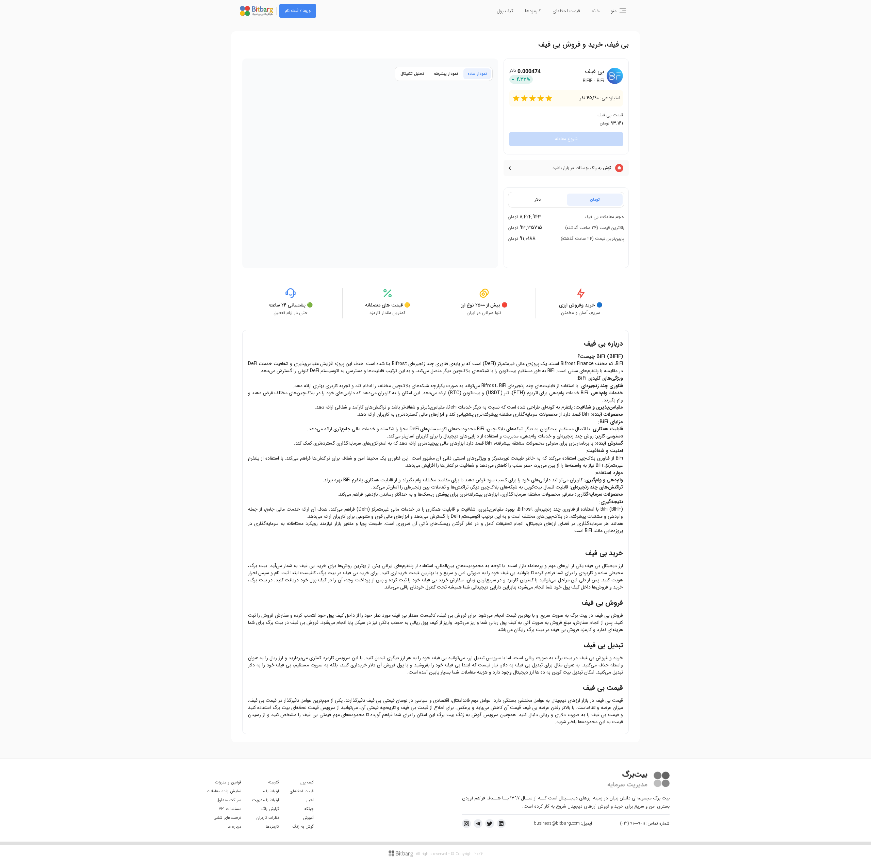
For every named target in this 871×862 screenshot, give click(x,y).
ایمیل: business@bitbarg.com (563, 823)
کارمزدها (533, 11)
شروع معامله (566, 139)
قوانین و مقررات (228, 782)
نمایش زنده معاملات (224, 791)
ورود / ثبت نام (298, 10)
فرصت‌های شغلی (227, 817)
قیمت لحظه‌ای (566, 11)
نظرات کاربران (267, 817)
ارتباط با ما (270, 791)
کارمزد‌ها (272, 826)
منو (614, 11)
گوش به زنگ (303, 826)
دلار (538, 199)
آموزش (308, 817)
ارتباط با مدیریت (265, 800)
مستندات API (230, 809)
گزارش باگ (270, 809)
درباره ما (234, 826)
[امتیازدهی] (516, 98)
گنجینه (273, 782)
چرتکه (309, 809)
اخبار (310, 800)
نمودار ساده (477, 73)
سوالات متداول (228, 800)
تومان (595, 199)
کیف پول (505, 11)
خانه (596, 11)
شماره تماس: (645, 823)
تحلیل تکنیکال (412, 73)
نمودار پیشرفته (446, 73)
